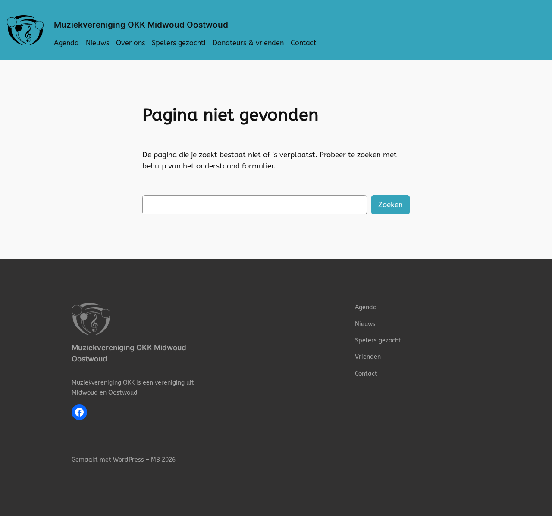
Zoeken (390, 205)
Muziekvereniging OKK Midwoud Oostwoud (141, 24)
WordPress (128, 459)
